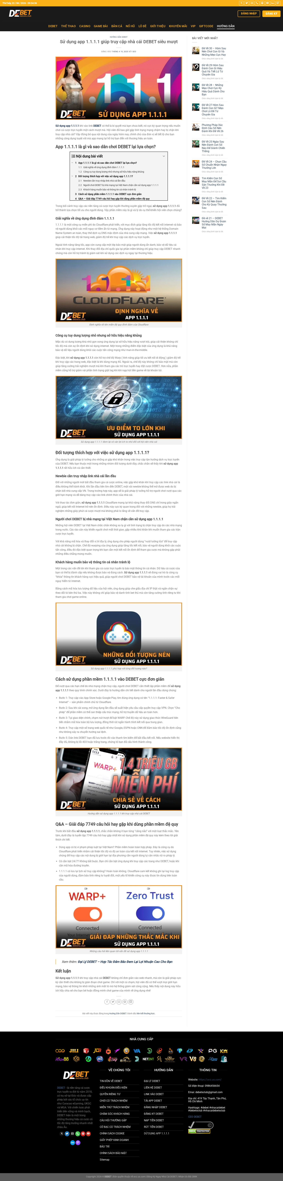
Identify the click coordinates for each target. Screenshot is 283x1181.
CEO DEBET (195, 1116)
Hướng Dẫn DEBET (119, 37)
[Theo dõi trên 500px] (272, 3)
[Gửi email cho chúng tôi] (251, 3)
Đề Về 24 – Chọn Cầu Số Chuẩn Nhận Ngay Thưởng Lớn (214, 164)
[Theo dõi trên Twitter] (246, 3)
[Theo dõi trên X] (241, 3)
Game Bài (101, 26)
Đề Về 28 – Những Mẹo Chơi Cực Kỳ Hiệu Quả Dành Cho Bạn (213, 89)
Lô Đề (143, 26)
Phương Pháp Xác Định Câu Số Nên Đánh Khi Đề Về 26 (213, 128)
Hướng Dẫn (226, 26)
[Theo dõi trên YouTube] (267, 3)
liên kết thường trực (146, 1013)
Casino (84, 26)
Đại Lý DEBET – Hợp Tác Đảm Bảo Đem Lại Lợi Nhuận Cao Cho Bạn (125, 962)
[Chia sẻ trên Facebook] (107, 1002)
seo (134, 52)
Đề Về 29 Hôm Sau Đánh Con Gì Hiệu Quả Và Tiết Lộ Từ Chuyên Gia (213, 70)
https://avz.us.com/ (210, 1079)
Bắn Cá (116, 26)
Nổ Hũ (130, 26)
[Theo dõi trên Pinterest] (262, 3)
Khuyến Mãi (178, 26)
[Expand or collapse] (164, 156)
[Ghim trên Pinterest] (125, 1002)
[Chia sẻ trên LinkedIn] (130, 1002)
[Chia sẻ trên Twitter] (113, 1002)
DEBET (52, 26)
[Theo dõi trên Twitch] (278, 3)
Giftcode (206, 26)
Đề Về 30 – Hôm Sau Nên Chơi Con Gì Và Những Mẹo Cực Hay (214, 51)
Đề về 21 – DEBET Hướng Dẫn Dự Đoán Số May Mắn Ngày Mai (214, 223)
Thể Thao (68, 26)
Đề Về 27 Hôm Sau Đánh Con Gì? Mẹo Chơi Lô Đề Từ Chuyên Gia (213, 109)
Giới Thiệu (158, 26)
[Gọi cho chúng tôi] (257, 3)
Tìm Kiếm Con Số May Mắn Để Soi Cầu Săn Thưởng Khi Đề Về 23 (214, 183)
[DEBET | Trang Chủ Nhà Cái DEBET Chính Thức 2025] (32, 13)
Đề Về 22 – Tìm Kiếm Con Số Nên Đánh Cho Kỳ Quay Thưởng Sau (214, 203)
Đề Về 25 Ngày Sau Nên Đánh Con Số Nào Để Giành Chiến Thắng (213, 146)
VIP (193, 26)
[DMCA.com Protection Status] (199, 1131)
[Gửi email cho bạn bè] (119, 1002)
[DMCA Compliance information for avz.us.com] (201, 1125)
